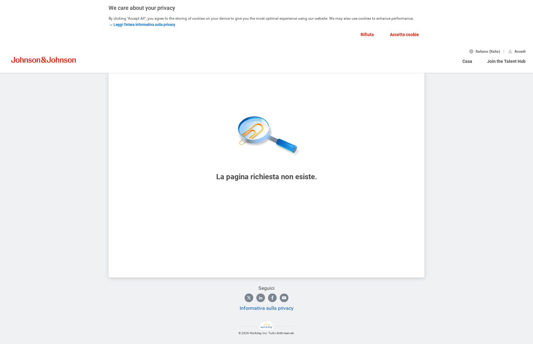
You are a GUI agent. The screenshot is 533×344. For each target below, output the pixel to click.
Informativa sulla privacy (267, 308)
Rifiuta (367, 34)
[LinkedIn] (260, 297)
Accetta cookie (404, 34)
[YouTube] (284, 297)
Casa (467, 61)
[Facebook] (272, 297)
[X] (249, 297)
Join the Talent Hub (506, 61)
